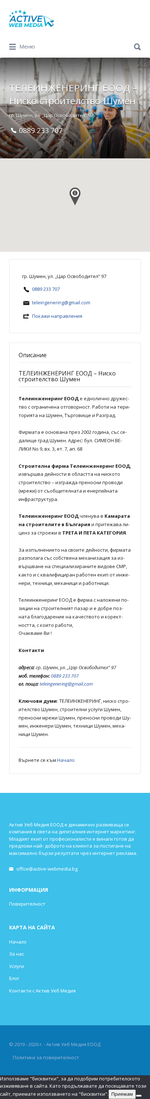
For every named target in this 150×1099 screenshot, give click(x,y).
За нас (16, 953)
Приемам (122, 1094)
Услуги (16, 966)
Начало (66, 760)
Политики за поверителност (46, 1057)
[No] (139, 1096)
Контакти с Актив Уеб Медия (42, 990)
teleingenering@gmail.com (61, 302)
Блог (14, 978)
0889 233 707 (46, 289)
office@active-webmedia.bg (47, 868)
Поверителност (27, 904)
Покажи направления (57, 316)
